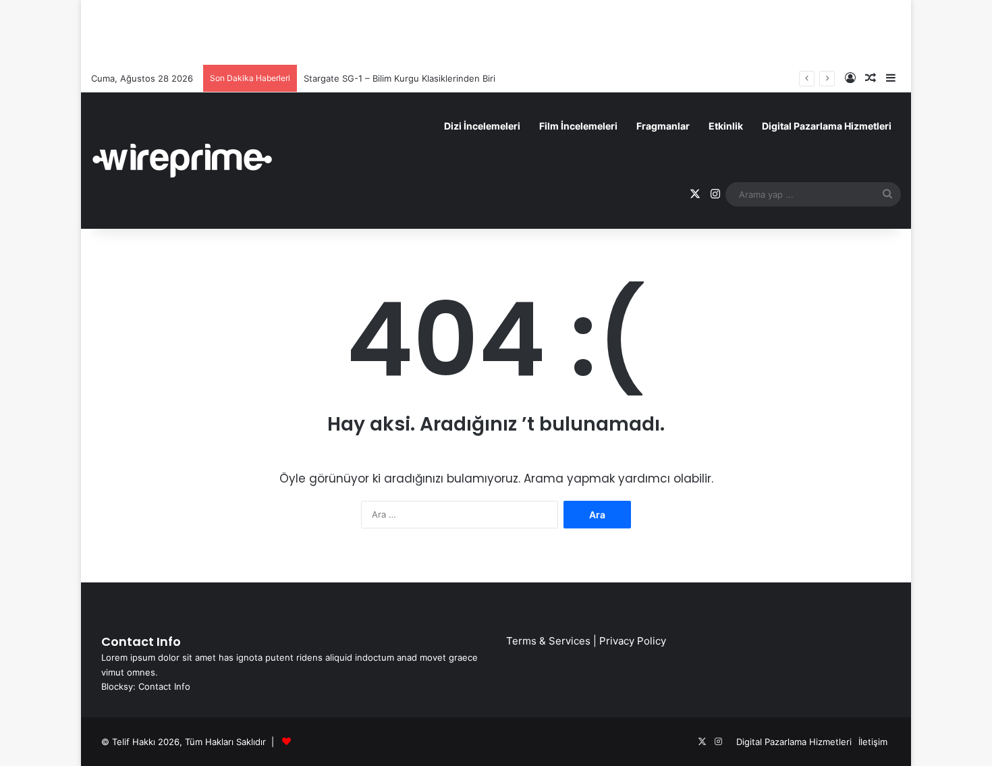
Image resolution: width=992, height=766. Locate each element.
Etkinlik (726, 126)
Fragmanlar (663, 126)
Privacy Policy (632, 640)
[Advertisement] (496, 30)
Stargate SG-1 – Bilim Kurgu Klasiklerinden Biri (399, 78)
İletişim (872, 741)
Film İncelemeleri (578, 126)
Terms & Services (548, 640)
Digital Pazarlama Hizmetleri (826, 126)
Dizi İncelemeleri (482, 126)
